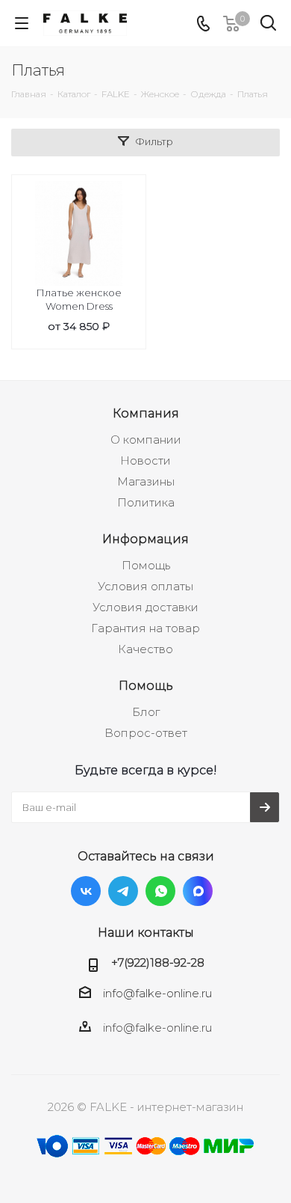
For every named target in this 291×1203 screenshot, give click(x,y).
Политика (146, 502)
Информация (145, 538)
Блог (146, 712)
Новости (145, 460)
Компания (146, 412)
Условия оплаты (145, 586)
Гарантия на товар (145, 628)
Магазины (146, 481)
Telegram (123, 891)
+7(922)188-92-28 (157, 962)
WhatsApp (160, 891)
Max (198, 891)
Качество (145, 649)
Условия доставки (145, 607)
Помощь (146, 565)
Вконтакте (86, 891)
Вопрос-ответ (145, 733)
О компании (145, 439)
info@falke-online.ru (157, 993)
